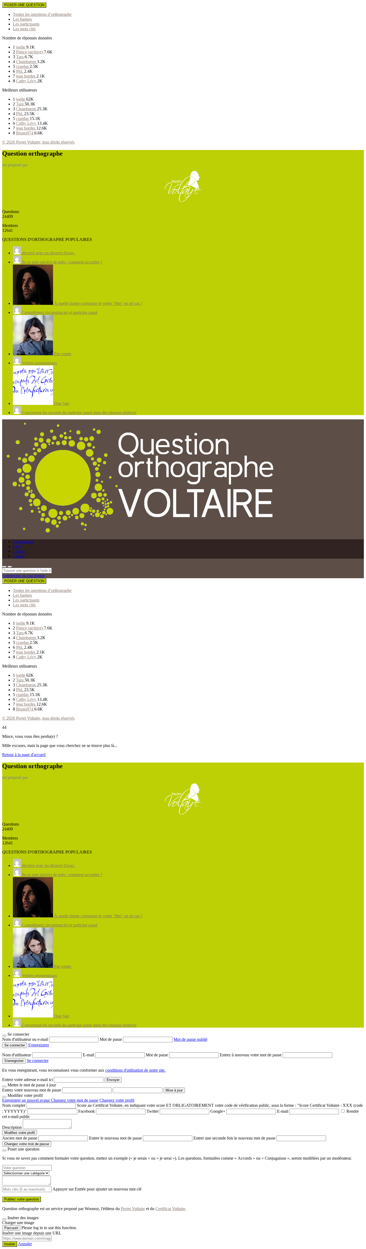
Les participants (26, 24)
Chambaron (26, 61)
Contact (19, 551)
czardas (23, 66)
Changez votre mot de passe (74, 1100)
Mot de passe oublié (190, 1039)
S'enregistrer (38, 1045)
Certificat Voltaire (170, 1208)
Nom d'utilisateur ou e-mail (25, 1039)
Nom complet (13, 1105)
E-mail (89, 1055)
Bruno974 (25, 133)
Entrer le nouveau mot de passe (115, 1138)
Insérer (9, 1244)
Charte (18, 556)
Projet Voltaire (133, 1208)
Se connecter (37, 1060)
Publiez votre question (21, 1199)
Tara (20, 56)
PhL (20, 71)
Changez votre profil (116, 1100)
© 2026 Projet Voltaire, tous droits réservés (38, 142)
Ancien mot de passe (19, 1138)
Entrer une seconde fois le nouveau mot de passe (234, 1138)
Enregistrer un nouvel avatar (26, 1100)
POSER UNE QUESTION (24, 5)
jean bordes (26, 76)
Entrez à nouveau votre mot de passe (251, 1055)
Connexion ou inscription (23, 575)
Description (12, 1127)
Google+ (217, 1111)
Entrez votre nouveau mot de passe (31, 1090)
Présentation (23, 541)
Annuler (25, 1243)
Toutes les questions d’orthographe (42, 14)
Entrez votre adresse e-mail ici (27, 1079)
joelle (21, 47)
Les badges (22, 19)
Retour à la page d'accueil (24, 754)
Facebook (86, 1111)
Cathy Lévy (26, 81)
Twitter (153, 1111)
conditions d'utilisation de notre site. (135, 1070)
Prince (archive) (30, 52)
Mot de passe (111, 1039)
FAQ (17, 546)
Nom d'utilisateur (17, 1055)
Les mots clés (24, 29)
